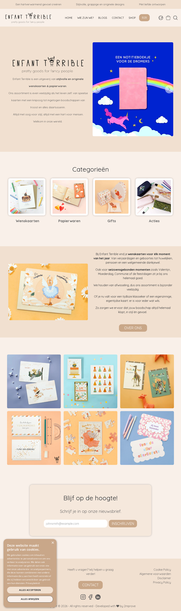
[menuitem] (69, 17)
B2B (144, 17)
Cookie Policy (162, 569)
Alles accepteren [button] (30, 590)
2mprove (130, 606)
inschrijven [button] (123, 523)
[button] (175, 18)
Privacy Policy (162, 582)
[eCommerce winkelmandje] (168, 18)
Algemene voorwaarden (155, 574)
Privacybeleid (33, 583)
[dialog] (30, 573)
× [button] (52, 542)
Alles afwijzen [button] (30, 599)
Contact (90, 585)
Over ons (133, 328)
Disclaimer (164, 578)
